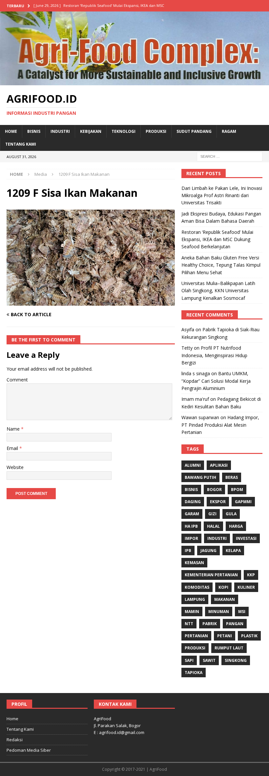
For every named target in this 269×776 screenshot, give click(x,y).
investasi (246, 538)
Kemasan (194, 562)
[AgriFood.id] (134, 81)
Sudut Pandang (194, 131)
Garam (192, 514)
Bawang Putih (200, 477)
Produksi (156, 131)
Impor (191, 538)
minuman (218, 611)
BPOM (237, 489)
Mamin (192, 611)
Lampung (195, 599)
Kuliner (246, 587)
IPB (188, 550)
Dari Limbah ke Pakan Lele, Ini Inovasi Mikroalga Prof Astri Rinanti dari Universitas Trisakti (221, 195)
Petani (224, 636)
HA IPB (191, 526)
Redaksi (15, 740)
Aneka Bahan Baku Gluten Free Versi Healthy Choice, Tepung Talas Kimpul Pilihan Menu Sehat (220, 265)
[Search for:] (229, 156)
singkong (236, 660)
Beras (231, 477)
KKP (251, 575)
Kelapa (233, 550)
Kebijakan (90, 131)
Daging (193, 501)
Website (15, 467)
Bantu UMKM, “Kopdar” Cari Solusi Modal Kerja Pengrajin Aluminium (216, 380)
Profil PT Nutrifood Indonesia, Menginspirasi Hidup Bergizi (214, 355)
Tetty (187, 348)
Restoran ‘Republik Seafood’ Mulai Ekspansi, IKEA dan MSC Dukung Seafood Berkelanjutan (217, 239)
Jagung (208, 550)
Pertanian (196, 636)
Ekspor (218, 501)
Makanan (224, 599)
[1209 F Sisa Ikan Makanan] (91, 302)
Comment (17, 380)
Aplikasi (219, 465)
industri (217, 538)
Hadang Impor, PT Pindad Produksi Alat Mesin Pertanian (220, 424)
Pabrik (209, 623)
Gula (231, 514)
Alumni (193, 465)
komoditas (197, 587)
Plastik (249, 636)
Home (11, 131)
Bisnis (33, 131)
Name (14, 429)
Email (13, 448)
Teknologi (123, 131)
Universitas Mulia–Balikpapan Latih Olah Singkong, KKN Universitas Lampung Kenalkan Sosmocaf (218, 290)
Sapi (189, 660)
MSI (241, 611)
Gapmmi (243, 501)
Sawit (209, 660)
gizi (212, 514)
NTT (189, 623)
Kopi (223, 587)
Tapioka (193, 672)
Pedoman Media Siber (29, 750)
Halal (213, 526)
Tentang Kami (20, 144)
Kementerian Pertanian (211, 575)
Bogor (214, 489)
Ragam (229, 131)
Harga (236, 526)
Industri (60, 131)
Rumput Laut (229, 648)
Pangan (234, 623)
